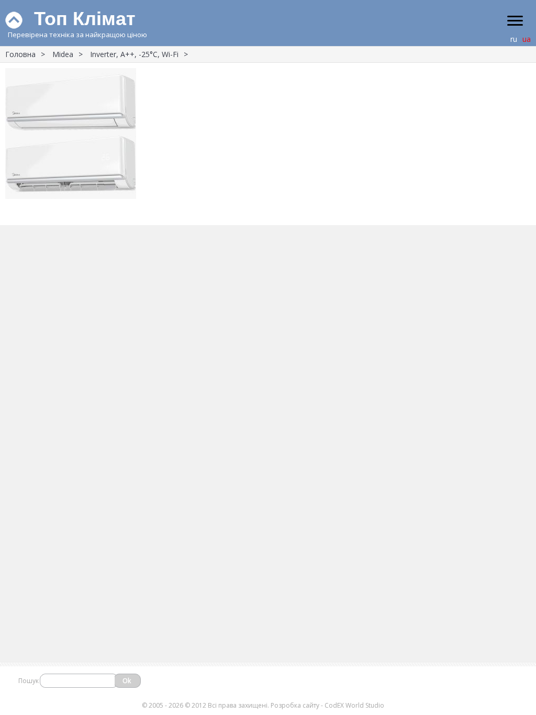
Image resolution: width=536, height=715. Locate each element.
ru (513, 39)
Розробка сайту (295, 705)
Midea (62, 54)
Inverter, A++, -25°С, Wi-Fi (134, 54)
